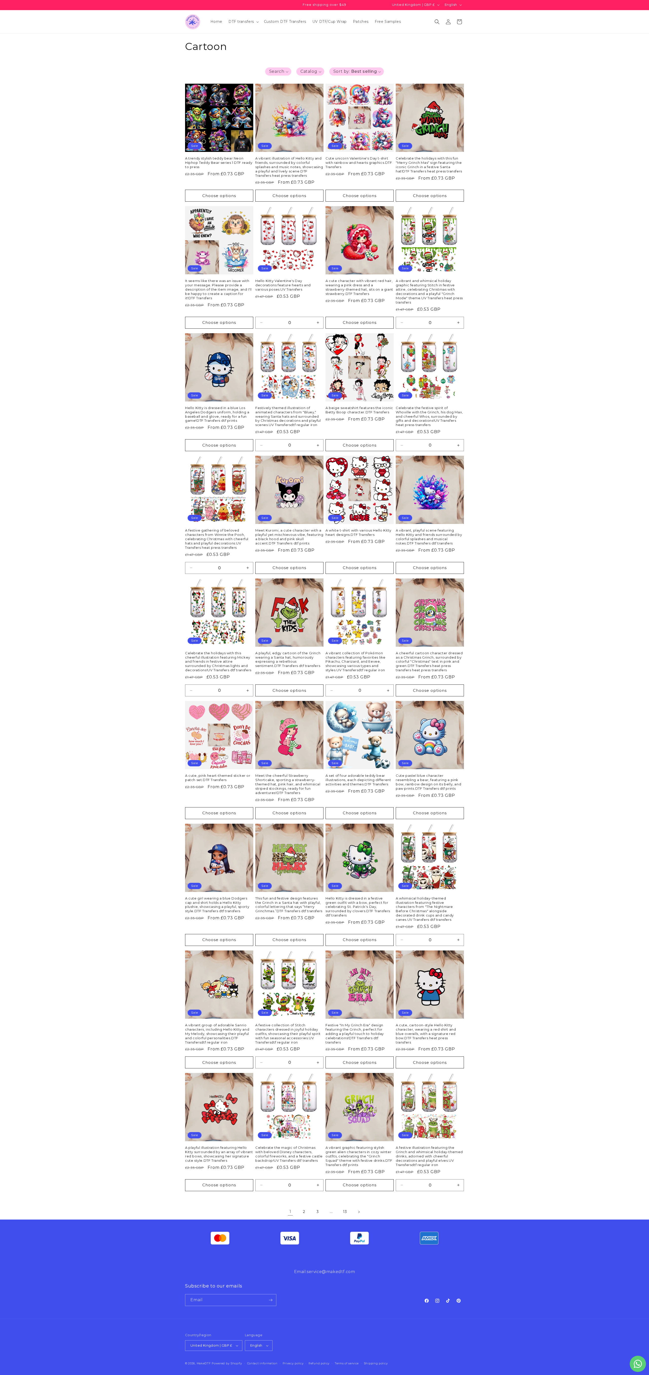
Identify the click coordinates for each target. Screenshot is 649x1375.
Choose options (219, 195)
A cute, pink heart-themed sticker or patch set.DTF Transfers (217, 777)
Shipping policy (376, 1363)
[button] (243, 21)
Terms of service (347, 1363)
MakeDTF (204, 1363)
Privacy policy (293, 1363)
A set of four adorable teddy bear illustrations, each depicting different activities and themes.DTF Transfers (358, 779)
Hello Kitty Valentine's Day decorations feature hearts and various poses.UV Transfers (283, 285)
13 (345, 1211)
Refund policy (319, 1363)
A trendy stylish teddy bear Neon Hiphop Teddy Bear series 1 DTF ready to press (219, 162)
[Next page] (358, 1212)
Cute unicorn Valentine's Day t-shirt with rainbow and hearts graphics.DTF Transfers (359, 162)
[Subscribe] (270, 1300)
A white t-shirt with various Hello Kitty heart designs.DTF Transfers (358, 532)
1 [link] (290, 1211)
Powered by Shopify (227, 1363)
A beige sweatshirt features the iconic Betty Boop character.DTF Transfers (359, 410)
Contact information (262, 1363)
